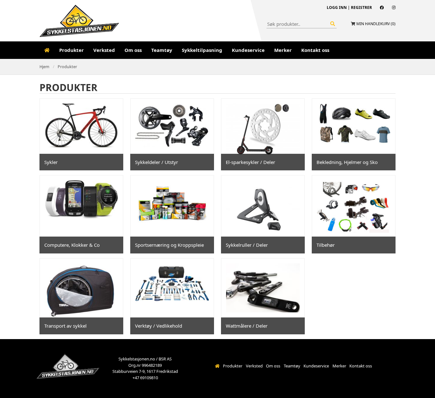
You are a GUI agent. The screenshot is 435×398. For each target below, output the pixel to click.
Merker (283, 50)
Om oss (133, 50)
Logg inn (337, 7)
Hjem (44, 66)
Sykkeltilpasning (202, 50)
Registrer (361, 7)
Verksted (104, 50)
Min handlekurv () (376, 23)
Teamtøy (161, 50)
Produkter (71, 50)
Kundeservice (248, 50)
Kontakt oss (315, 50)
